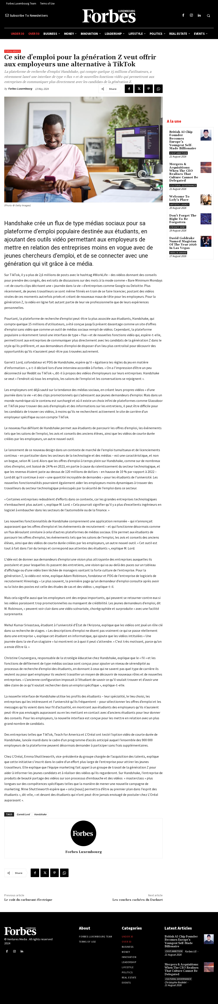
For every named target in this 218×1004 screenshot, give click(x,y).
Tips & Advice (12, 51)
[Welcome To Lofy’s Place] (206, 199)
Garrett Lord (23, 814)
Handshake (40, 814)
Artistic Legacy (179, 204)
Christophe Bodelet (175, 982)
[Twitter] (139, 88)
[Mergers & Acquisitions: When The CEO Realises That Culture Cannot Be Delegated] (206, 167)
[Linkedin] (199, 15)
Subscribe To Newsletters (29, 15)
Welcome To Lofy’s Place (179, 198)
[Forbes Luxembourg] (83, 833)
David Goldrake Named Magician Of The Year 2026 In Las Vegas (183, 243)
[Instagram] (191, 15)
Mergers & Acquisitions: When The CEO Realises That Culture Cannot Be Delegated (183, 172)
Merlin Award (178, 252)
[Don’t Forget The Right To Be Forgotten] (206, 218)
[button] (208, 15)
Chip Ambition (178, 153)
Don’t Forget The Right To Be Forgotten (182, 219)
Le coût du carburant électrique (28, 900)
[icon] (7, 15)
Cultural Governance (183, 185)
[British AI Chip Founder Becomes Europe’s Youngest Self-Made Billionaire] (206, 135)
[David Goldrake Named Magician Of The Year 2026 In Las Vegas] (206, 241)
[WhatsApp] (158, 88)
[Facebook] (183, 15)
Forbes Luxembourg (20, 88)
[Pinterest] (148, 88)
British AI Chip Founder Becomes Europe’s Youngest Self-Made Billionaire (182, 140)
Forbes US (190, 951)
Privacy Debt (177, 227)
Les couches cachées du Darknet (137, 900)
